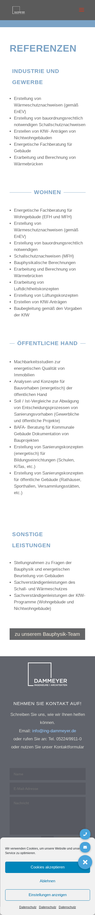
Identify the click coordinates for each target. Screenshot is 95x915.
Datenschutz (27, 907)
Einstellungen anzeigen (48, 895)
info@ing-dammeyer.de (54, 730)
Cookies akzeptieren (48, 867)
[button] (85, 862)
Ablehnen (47, 881)
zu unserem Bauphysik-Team (47, 634)
